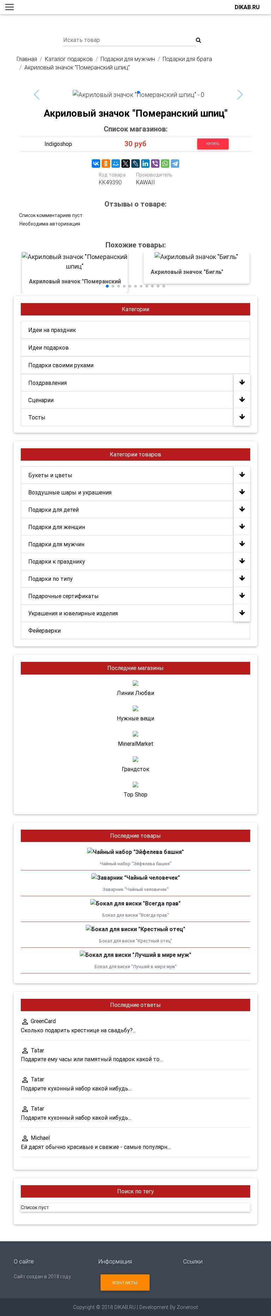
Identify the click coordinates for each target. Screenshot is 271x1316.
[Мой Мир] (116, 163)
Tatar (37, 1050)
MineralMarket (135, 743)
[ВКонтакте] (96, 163)
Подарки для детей (53, 509)
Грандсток (135, 769)
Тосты (37, 417)
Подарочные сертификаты (63, 595)
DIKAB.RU (247, 7)
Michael (40, 1137)
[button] (138, 92)
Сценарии (41, 400)
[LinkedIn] (145, 163)
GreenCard (43, 1021)
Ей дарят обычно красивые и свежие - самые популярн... (95, 1146)
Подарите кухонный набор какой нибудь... (76, 1088)
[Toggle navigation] (9, 7)
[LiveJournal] (135, 163)
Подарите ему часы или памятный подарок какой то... (92, 1059)
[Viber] (155, 163)
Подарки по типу (50, 578)
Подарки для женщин (56, 526)
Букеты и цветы (50, 475)
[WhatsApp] (165, 163)
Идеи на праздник (52, 329)
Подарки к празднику (56, 561)
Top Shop (135, 794)
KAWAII (145, 182)
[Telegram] (175, 163)
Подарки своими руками (61, 365)
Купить (212, 143)
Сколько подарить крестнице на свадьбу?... (78, 1030)
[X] (125, 163)
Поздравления (47, 382)
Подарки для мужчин (56, 544)
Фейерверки (44, 630)
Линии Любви (135, 692)
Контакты (125, 1283)
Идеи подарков (48, 347)
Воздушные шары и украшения (70, 492)
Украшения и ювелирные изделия (73, 613)
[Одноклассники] (106, 163)
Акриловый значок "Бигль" (187, 272)
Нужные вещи (135, 718)
